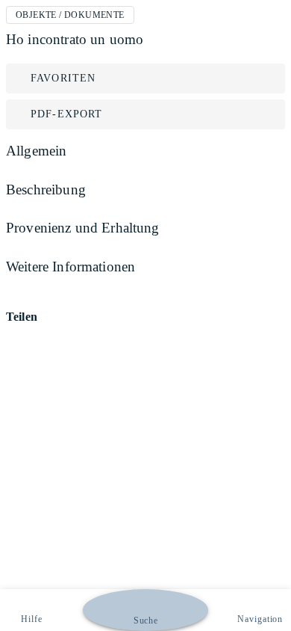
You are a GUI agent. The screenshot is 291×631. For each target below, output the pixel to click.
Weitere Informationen (70, 266)
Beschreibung (46, 189)
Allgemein (36, 150)
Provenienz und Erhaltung (83, 228)
